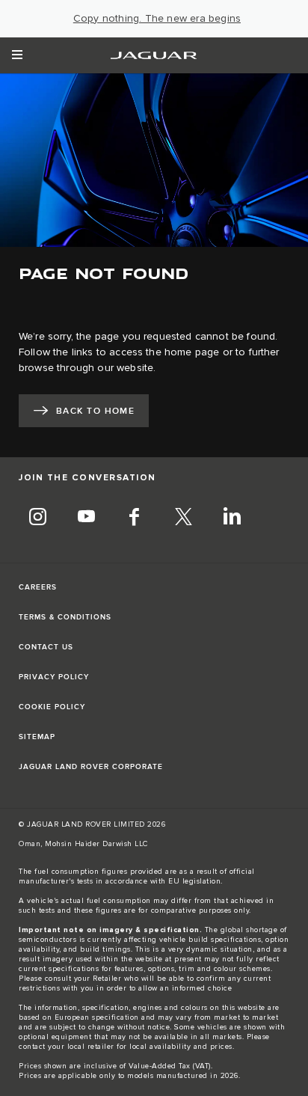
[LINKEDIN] (231, 518)
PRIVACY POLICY (54, 677)
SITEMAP (37, 736)
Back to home (95, 411)
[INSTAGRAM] (37, 518)
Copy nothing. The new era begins (157, 19)
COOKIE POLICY (52, 706)
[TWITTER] (183, 518)
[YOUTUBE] (86, 518)
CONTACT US (46, 647)
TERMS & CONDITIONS (65, 617)
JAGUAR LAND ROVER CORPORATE (91, 766)
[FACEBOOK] (134, 518)
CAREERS (38, 587)
